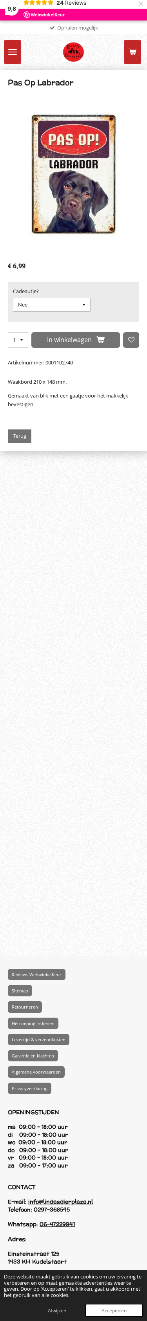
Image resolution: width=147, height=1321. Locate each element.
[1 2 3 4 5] (18, 340)
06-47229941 (57, 1224)
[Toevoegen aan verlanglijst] (131, 340)
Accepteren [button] (114, 1310)
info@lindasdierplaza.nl (60, 1201)
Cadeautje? (26, 291)
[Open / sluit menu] (12, 52)
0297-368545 (52, 1209)
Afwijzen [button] (57, 1310)
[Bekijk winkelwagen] (132, 52)
